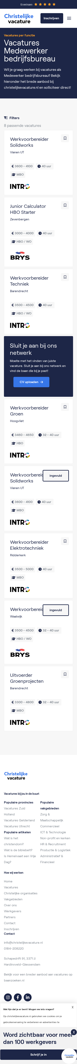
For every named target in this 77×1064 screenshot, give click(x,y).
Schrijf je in (38, 1054)
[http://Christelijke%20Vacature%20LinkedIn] (28, 997)
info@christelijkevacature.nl (23, 942)
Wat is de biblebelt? (18, 850)
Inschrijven (11, 929)
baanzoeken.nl (14, 980)
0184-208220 (14, 948)
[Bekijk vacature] (38, 162)
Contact (9, 923)
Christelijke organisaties (21, 893)
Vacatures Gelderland (19, 820)
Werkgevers (12, 911)
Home (8, 881)
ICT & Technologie (53, 832)
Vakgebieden (13, 899)
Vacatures (11, 887)
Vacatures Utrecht (17, 826)
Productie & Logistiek (55, 850)
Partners (10, 917)
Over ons (10, 905)
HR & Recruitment (53, 844)
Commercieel (49, 826)
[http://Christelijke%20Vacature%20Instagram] (8, 997)
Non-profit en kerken (55, 838)
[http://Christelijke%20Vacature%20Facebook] (18, 997)
